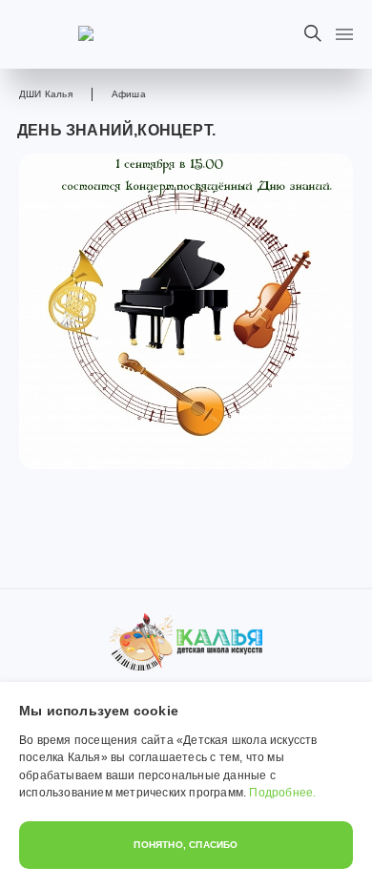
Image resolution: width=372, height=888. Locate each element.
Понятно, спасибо (186, 844)
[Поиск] (312, 33)
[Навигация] (344, 34)
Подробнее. (282, 792)
